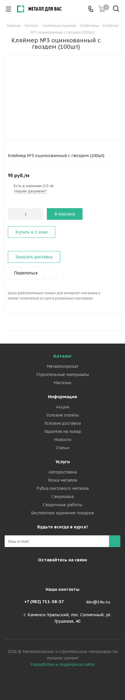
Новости (62, 439)
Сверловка (62, 496)
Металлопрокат (62, 366)
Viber (61, 573)
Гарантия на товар (62, 431)
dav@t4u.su (98, 602)
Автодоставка (63, 472)
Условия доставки (62, 423)
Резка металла (62, 480)
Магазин (62, 382)
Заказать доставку (34, 257)
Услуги (63, 461)
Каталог (62, 356)
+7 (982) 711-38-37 (44, 601)
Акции (62, 407)
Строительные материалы (62, 374)
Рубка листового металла (63, 488)
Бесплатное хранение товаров (62, 513)
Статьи (62, 447)
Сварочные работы (62, 504)
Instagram (46, 573)
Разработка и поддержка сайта (62, 664)
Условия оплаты (62, 415)
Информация (62, 396)
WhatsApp (75, 573)
